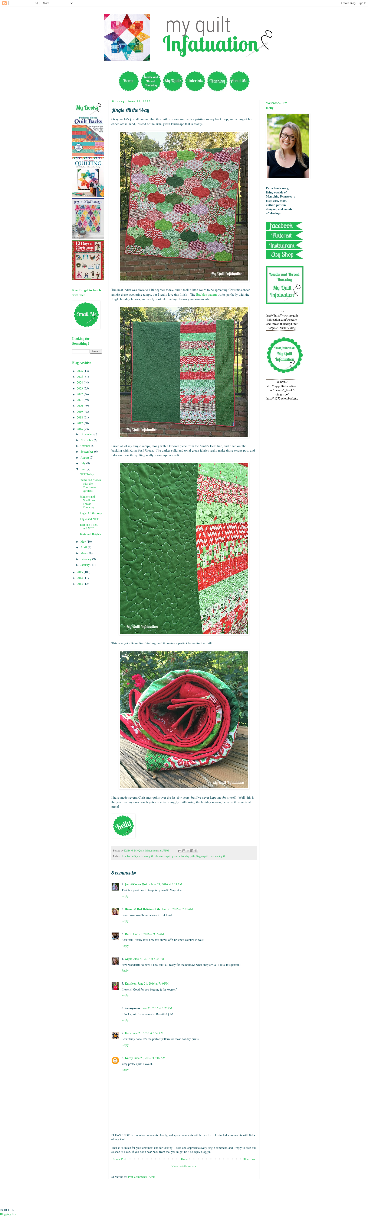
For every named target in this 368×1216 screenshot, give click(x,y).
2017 (80, 423)
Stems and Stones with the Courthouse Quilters (90, 485)
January (85, 565)
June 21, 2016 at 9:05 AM (148, 934)
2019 (80, 412)
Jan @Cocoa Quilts (137, 884)
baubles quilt (129, 856)
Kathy (129, 1058)
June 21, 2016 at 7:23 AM (177, 909)
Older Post (249, 1159)
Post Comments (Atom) (142, 1177)
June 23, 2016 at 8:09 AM (149, 1058)
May (83, 541)
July (83, 463)
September (87, 451)
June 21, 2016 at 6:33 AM (166, 884)
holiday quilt (188, 856)
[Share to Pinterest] (196, 851)
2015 (80, 572)
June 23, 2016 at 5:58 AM (147, 1033)
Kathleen (131, 983)
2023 (80, 388)
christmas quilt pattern (167, 856)
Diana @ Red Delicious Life (142, 909)
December (86, 434)
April (84, 547)
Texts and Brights (90, 534)
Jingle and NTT (89, 519)
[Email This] (180, 851)
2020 (80, 406)
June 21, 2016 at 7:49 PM (153, 983)
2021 (80, 400)
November (87, 440)
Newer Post (119, 1159)
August (85, 457)
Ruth (128, 934)
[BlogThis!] (184, 851)
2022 (80, 394)
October (85, 446)
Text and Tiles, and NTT (89, 526)
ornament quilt (218, 856)
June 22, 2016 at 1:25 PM (156, 1008)
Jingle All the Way (91, 513)
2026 (80, 371)
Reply (125, 896)
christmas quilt (145, 856)
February (86, 559)
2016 (80, 429)
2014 (80, 578)
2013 (80, 584)
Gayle (128, 958)
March (84, 553)
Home (184, 1159)
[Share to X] (188, 851)
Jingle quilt (202, 856)
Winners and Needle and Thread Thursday (88, 501)
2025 (80, 377)
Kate (128, 1033)
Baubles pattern (206, 294)
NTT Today (87, 474)
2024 (80, 382)
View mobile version (184, 1166)
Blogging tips (8, 1214)
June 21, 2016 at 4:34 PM (148, 959)
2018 (80, 417)
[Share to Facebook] (192, 851)
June (83, 469)
